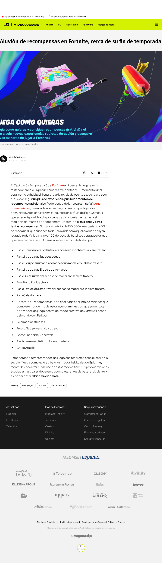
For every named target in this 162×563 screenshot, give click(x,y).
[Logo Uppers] (62, 496)
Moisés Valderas (17, 157)
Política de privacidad (70, 522)
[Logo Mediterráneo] (119, 506)
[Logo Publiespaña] (81, 507)
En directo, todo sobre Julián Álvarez (68, 17)
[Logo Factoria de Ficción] (62, 484)
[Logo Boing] (100, 484)
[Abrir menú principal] (156, 24)
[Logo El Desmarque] (23, 484)
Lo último (12, 420)
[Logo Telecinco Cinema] (100, 495)
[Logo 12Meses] (138, 495)
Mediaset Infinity (55, 413)
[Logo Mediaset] (81, 459)
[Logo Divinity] (138, 473)
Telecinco (51, 420)
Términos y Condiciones (47, 522)
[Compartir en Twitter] (92, 173)
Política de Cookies (116, 522)
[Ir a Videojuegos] (26, 24)
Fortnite (42, 385)
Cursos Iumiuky (93, 426)
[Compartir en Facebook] (106, 173)
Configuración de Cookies (94, 522)
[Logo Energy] (138, 484)
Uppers (49, 438)
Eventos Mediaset (95, 432)
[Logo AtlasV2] (43, 506)
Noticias (11, 413)
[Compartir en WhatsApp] (84, 173)
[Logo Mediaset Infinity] (23, 473)
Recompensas (58, 385)
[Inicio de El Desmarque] (6, 24)
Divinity (49, 432)
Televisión (12, 426)
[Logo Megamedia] (83, 535)
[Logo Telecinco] (62, 473)
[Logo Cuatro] (100, 473)
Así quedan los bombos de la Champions (24, 17)
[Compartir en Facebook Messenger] (99, 173)
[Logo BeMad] (24, 496)
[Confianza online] (81, 551)
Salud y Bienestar (94, 438)
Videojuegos (28, 385)
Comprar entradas (95, 413)
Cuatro (49, 426)
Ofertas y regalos (94, 420)
